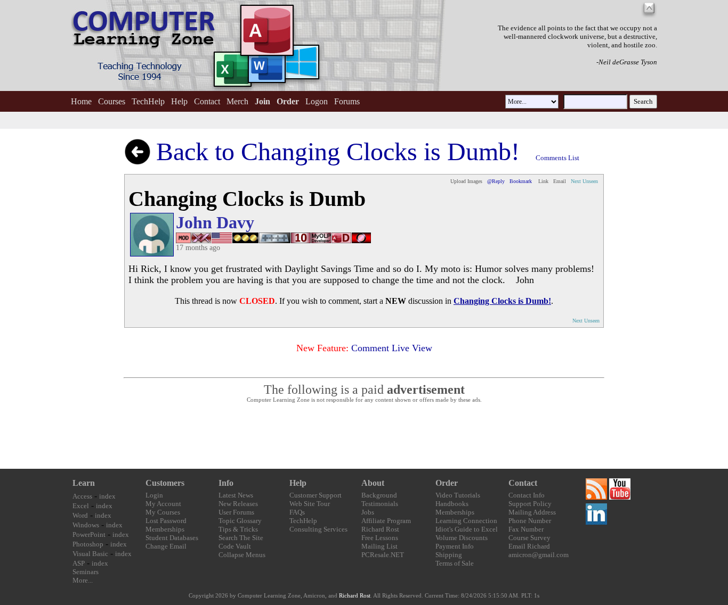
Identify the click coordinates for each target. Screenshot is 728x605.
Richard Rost (380, 529)
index (107, 496)
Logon (316, 101)
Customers (164, 482)
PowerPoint (89, 534)
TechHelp (148, 101)
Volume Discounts (461, 538)
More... (82, 580)
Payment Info (454, 546)
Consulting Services (318, 529)
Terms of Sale (454, 563)
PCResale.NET (382, 555)
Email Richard (529, 546)
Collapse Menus (242, 555)
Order (446, 482)
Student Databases (171, 538)
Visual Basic (90, 554)
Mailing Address (532, 512)
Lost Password (166, 521)
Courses (111, 101)
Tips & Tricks (238, 529)
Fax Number (526, 529)
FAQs (297, 512)
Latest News (236, 495)
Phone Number (529, 521)
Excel (80, 506)
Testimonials (379, 504)
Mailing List (379, 546)
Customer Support (315, 495)
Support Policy (530, 504)
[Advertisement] (364, 436)
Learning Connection (466, 521)
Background (379, 495)
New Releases (238, 504)
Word (80, 515)
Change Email (166, 546)
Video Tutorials (457, 495)
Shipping (448, 555)
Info (226, 482)
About (372, 482)
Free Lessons (379, 538)
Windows (85, 525)
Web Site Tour (309, 504)
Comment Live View (391, 348)
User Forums (236, 512)
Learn (83, 482)
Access (82, 496)
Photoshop (87, 544)
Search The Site (241, 538)
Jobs (367, 512)
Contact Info (526, 495)
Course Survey (529, 538)
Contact (207, 101)
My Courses (162, 512)
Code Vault (235, 546)
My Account (163, 504)
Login (154, 495)
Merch (237, 101)
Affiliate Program (386, 521)
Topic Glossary (240, 521)
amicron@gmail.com (538, 555)
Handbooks (451, 504)
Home (81, 101)
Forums (347, 101)
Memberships (164, 529)
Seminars (85, 572)
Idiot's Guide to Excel (466, 529)
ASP (78, 563)
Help (179, 101)
